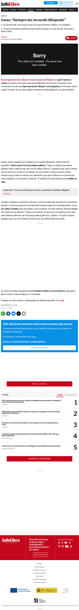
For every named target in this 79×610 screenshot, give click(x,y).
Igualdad (39, 10)
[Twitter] (69, 543)
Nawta (49, 80)
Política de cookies (39, 582)
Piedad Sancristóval (8, 448)
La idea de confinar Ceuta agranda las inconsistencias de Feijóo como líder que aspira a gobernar (30, 434)
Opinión (13, 10)
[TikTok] (71, 546)
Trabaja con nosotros (39, 570)
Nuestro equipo (39, 567)
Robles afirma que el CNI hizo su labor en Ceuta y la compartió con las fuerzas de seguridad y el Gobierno (31, 412)
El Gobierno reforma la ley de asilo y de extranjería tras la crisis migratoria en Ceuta (30, 423)
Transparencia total (65, 6)
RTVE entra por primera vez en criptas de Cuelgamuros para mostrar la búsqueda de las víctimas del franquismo (31, 401)
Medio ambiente (51, 10)
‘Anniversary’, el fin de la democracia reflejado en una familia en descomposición (31, 446)
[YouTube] (66, 546)
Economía (22, 10)
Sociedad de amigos (39, 573)
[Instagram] (63, 546)
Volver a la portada (40, 459)
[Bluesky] (65, 543)
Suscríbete (51, 3)
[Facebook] (62, 543)
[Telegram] (59, 546)
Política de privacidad (39, 579)
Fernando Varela (7, 438)
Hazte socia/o (40, 555)
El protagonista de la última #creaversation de (23, 80)
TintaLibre (73, 10)
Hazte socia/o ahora (39, 348)
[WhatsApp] (59, 543)
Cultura (31, 10)
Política (5, 10)
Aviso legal (39, 576)
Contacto (39, 564)
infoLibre (5, 404)
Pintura (10, 308)
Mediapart (63, 10)
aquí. (62, 300)
